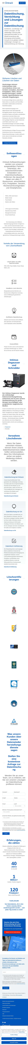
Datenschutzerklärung (21, 830)
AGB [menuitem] (3, 1013)
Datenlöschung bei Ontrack (11, 496)
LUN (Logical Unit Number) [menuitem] (11, 208)
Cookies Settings (14, 1034)
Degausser (7, 427)
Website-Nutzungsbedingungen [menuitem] (8, 1001)
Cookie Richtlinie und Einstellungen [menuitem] (9, 1005)
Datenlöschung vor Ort (10, 530)
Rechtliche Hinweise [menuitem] (6, 1007)
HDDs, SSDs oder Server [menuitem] (11, 195)
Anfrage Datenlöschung (10, 143)
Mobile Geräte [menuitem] (8, 198)
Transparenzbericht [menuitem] (6, 1011)
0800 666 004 (22, 2)
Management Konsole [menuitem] (10, 212)
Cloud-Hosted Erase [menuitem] (10, 214)
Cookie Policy (22, 1032)
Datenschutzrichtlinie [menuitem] (6, 1003)
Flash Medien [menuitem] (8, 200)
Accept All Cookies (14, 1042)
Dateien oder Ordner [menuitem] (10, 202)
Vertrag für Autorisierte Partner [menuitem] (7, 1015)
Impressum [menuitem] (4, 1009)
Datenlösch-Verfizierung (10, 566)
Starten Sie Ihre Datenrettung (13, 932)
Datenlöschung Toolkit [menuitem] (10, 210)
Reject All (14, 1038)
